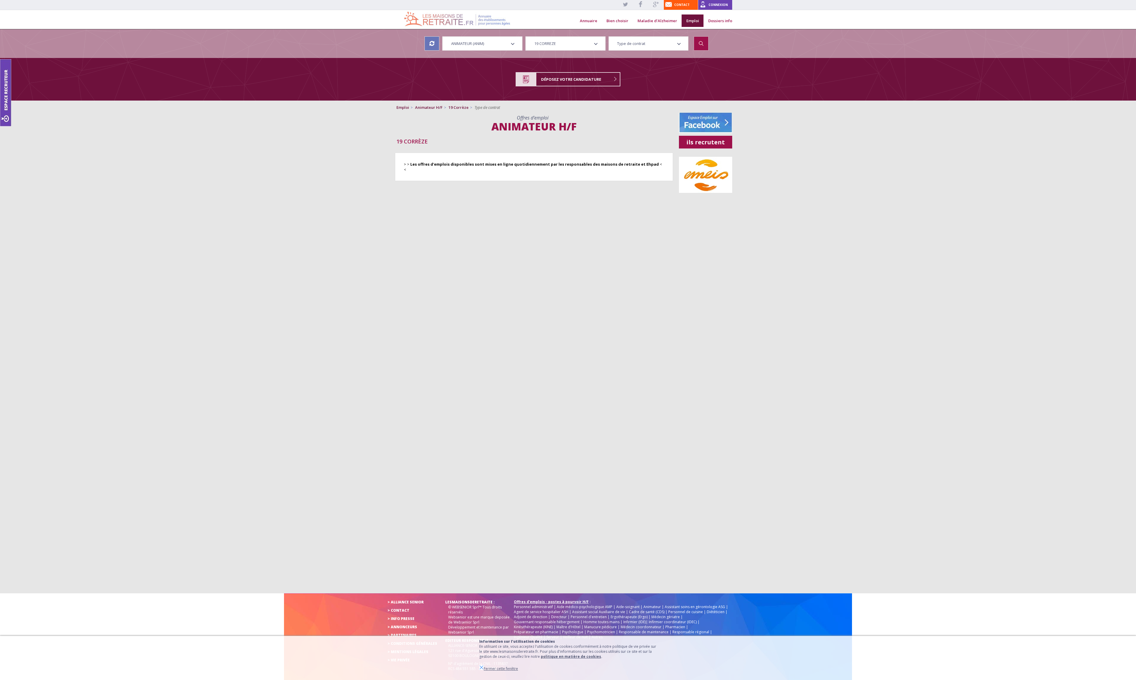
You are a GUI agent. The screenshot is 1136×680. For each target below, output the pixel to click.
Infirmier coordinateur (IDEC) (673, 621)
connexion (718, 5)
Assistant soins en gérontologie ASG (695, 606)
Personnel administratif (533, 606)
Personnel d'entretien (589, 616)
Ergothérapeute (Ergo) (629, 616)
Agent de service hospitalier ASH (541, 611)
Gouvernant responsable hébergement (547, 621)
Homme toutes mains (601, 621)
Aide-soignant (628, 606)
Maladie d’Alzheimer (657, 20)
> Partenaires (402, 635)
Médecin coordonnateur (641, 626)
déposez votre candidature (571, 79)
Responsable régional (690, 631)
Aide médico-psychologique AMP (584, 606)
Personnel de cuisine (685, 611)
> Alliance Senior (406, 602)
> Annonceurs (402, 626)
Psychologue (572, 631)
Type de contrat (487, 107)
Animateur (652, 606)
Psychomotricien (601, 631)
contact (682, 5)
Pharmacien (675, 626)
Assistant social (585, 611)
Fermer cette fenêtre (501, 668)
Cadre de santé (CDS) (646, 611)
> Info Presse (401, 618)
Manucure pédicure (600, 626)
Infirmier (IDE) (634, 621)
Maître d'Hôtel (568, 626)
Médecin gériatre (665, 616)
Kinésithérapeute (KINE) (533, 626)
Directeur (559, 616)
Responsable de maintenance (644, 631)
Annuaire (588, 20)
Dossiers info (720, 20)
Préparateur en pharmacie (536, 631)
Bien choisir (617, 20)
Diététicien (715, 611)
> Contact (398, 610)
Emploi (692, 20)
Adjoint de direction (530, 616)
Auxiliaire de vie (612, 611)
